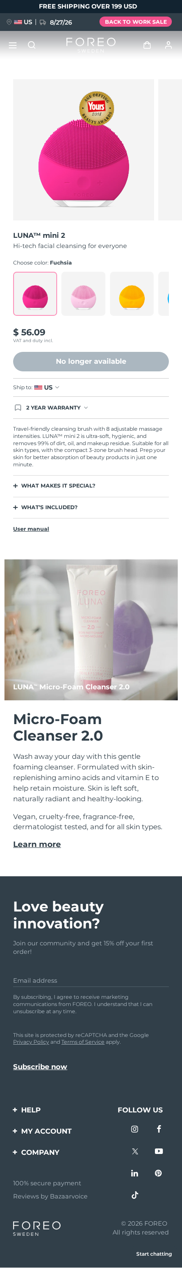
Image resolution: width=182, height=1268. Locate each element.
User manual (31, 529)
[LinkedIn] (136, 1174)
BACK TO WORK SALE (136, 22)
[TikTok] (136, 1196)
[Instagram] (136, 1130)
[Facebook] (159, 1130)
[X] (136, 1152)
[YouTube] (159, 1152)
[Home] (91, 45)
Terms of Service (83, 1042)
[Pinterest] (159, 1174)
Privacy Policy (31, 1042)
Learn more (37, 844)
